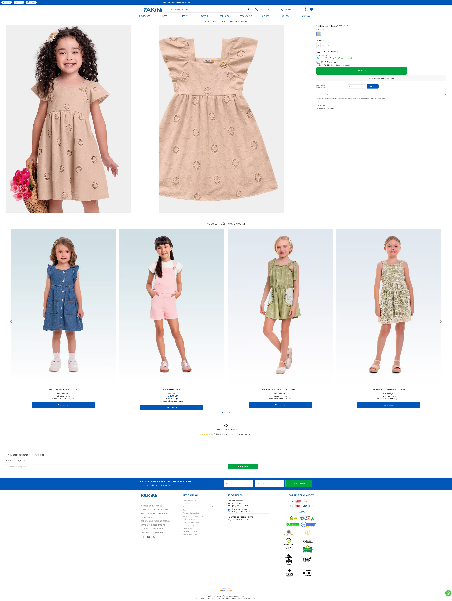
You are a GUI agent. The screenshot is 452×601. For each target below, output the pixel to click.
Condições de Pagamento (193, 516)
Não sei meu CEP (321, 88)
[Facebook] (143, 539)
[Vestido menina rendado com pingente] (388, 308)
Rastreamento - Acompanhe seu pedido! (198, 507)
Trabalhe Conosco (190, 531)
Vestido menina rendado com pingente (389, 389)
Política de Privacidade (191, 522)
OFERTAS (305, 16)
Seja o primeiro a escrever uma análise (232, 434)
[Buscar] (249, 9)
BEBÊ (164, 16)
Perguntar (243, 466)
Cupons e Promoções (191, 504)
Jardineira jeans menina (171, 389)
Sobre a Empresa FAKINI (192, 501)
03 (328, 45)
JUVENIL (205, 16)
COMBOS (285, 16)
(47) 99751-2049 (240, 506)
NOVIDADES (144, 16)
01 (318, 45)
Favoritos (289, 9)
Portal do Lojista (189, 525)
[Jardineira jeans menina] (171, 308)
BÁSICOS (265, 16)
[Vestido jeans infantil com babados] (63, 308)
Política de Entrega (190, 519)
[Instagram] (148, 539)
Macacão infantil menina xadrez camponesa (280, 389)
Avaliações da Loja (190, 534)
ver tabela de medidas (381, 51)
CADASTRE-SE (299, 483)
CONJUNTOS (225, 16)
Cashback (186, 510)
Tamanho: (320, 40)
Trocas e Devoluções (191, 513)
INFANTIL (185, 16)
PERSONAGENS (245, 16)
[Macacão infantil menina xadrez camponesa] (280, 308)
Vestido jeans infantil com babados (63, 389)
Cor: (320, 29)
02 (323, 45)
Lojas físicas (187, 528)
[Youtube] (153, 539)
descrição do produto (325, 94)
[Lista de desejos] (282, 10)
